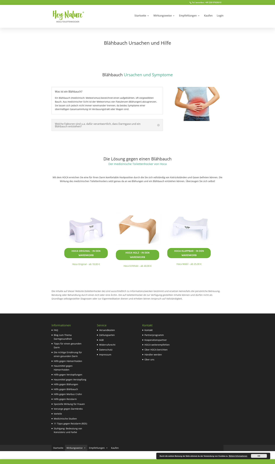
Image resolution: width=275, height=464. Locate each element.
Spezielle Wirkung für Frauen (69, 404)
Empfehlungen (188, 15)
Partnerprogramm (154, 335)
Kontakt (149, 330)
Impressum (105, 354)
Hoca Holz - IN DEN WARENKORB (137, 254)
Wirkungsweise (162, 15)
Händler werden (153, 354)
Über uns (149, 359)
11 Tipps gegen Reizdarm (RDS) (70, 423)
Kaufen (208, 15)
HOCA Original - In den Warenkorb (85, 253)
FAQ (56, 330)
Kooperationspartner (156, 339)
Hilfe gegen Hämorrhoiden (68, 361)
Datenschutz (106, 349)
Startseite (140, 15)
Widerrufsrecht (107, 344)
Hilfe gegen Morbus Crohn (68, 394)
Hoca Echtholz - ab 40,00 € (137, 265)
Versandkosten (107, 330)
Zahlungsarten (107, 335)
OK (258, 455)
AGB (101, 339)
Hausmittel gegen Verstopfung (70, 379)
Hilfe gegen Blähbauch (66, 389)
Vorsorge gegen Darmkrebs (68, 408)
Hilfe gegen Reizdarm (65, 399)
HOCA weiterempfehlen (157, 344)
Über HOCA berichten (156, 349)
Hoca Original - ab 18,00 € (86, 264)
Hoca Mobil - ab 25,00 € (188, 263)
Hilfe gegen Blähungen (66, 384)
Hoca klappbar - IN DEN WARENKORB (189, 253)
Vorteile (58, 413)
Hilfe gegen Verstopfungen (68, 374)
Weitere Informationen (238, 456)
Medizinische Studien (65, 418)
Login (220, 15)
